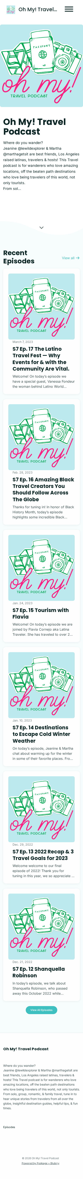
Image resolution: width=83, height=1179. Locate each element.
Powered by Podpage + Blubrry (40, 1163)
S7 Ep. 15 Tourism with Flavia (41, 613)
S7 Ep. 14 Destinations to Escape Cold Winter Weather (41, 734)
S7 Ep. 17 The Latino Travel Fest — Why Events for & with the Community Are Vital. (41, 358)
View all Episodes (41, 1010)
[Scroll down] (41, 228)
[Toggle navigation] (69, 9)
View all (69, 258)
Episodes (9, 1127)
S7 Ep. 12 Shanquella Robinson (39, 972)
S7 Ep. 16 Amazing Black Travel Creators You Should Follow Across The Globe (43, 489)
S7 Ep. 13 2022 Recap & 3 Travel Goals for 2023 (43, 855)
